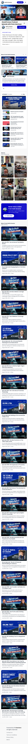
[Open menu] (25, 2)
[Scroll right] (26, 55)
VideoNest (18, 728)
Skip (24, 94)
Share (25, 6)
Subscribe (20, 2)
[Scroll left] (23, 55)
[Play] (14, 12)
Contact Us (9, 732)
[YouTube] (3, 88)
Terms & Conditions (11, 735)
